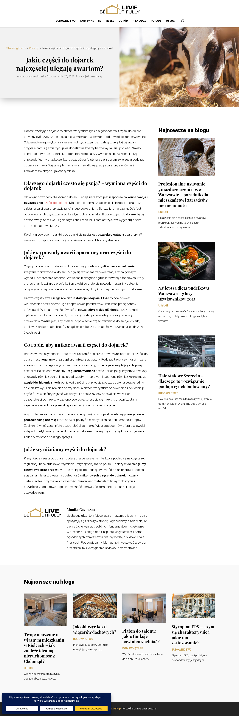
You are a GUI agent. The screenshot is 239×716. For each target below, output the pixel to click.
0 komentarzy (94, 76)
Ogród (123, 20)
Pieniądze (139, 20)
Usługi (171, 20)
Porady (156, 20)
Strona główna (16, 48)
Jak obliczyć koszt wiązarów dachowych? (94, 629)
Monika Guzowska (48, 76)
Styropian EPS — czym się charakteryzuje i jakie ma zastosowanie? (193, 635)
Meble (109, 20)
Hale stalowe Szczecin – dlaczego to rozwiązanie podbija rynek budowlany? (184, 381)
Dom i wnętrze (90, 20)
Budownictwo (66, 20)
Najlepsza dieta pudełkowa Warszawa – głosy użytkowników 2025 (183, 293)
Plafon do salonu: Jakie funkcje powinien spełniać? (141, 636)
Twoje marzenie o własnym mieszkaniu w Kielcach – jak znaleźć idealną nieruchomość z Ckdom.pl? (44, 648)
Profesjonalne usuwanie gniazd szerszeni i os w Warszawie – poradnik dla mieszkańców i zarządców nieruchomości (183, 194)
